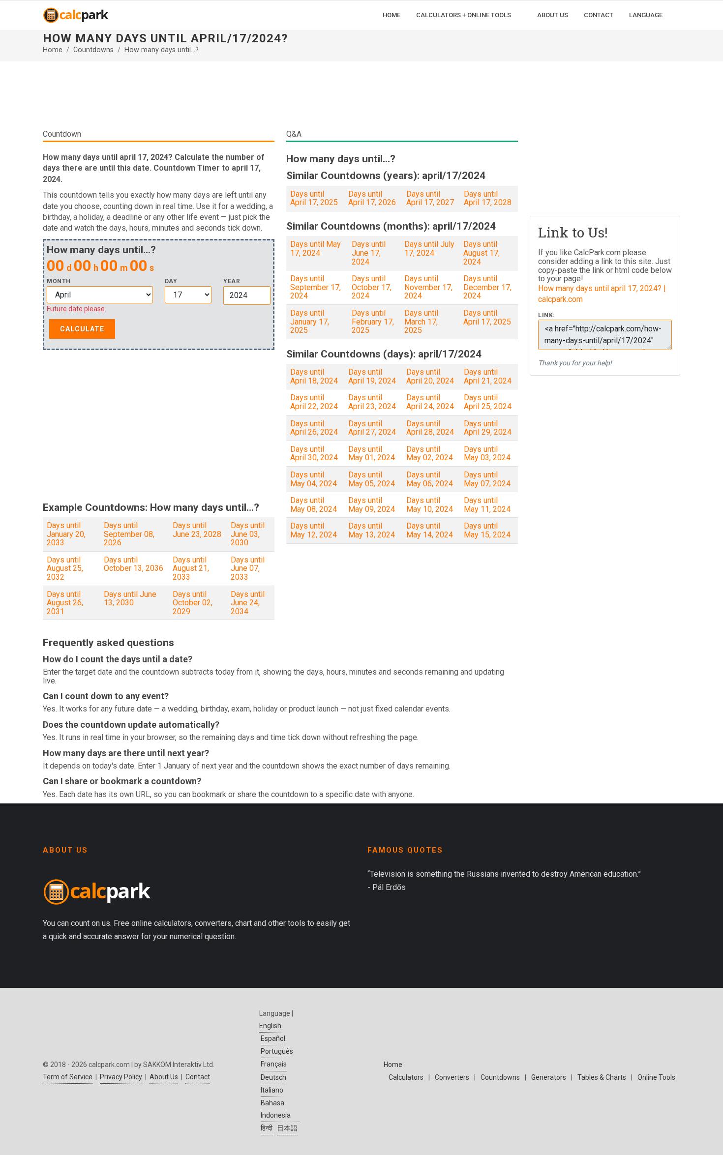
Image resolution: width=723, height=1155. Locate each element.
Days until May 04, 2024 (313, 479)
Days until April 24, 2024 (430, 402)
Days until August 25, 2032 (65, 568)
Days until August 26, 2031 (65, 603)
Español (273, 1038)
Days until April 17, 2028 (488, 198)
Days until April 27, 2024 (372, 428)
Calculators (406, 1077)
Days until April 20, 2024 (430, 376)
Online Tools (656, 1077)
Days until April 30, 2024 (314, 453)
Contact (197, 1077)
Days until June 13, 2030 (130, 599)
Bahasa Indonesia (276, 1109)
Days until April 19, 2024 (372, 376)
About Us (164, 1077)
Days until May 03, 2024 (487, 453)
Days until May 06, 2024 (429, 479)
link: (546, 315)
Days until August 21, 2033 (191, 568)
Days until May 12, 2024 (313, 530)
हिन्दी (266, 1128)
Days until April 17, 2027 (430, 198)
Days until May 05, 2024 (371, 479)
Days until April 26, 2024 (314, 428)
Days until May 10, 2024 (429, 505)
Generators (548, 1077)
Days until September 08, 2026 (129, 534)
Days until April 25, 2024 (488, 402)
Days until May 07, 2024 (487, 479)
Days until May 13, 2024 (371, 530)
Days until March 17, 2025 (421, 321)
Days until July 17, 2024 (429, 248)
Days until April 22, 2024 (314, 402)
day (171, 281)
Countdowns (93, 50)
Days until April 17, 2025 (314, 198)
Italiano (272, 1090)
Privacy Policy (121, 1077)
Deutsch (273, 1077)
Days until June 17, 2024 (369, 252)
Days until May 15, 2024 (487, 530)
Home (52, 50)
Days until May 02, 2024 (429, 453)
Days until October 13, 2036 (133, 564)
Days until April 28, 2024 (430, 428)
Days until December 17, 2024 (487, 287)
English (270, 1026)
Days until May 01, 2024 (371, 453)
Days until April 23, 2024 (372, 402)
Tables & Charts (601, 1077)
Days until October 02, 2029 (192, 603)
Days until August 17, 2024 (481, 252)
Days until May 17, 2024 (315, 248)
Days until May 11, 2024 (487, 505)
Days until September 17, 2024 (315, 287)
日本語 (287, 1128)
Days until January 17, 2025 (309, 321)
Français (274, 1064)
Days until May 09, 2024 (371, 505)
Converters (452, 1077)
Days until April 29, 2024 (488, 428)
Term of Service (67, 1077)
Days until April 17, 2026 (372, 198)
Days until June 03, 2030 (248, 534)
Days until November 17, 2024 (428, 287)
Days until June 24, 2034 (248, 603)
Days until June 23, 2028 (197, 530)
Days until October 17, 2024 (372, 287)
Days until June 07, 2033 (248, 568)
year (231, 281)
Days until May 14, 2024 (429, 530)
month (59, 281)
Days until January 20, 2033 (66, 534)
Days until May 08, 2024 (313, 505)
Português (277, 1051)
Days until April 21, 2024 (488, 376)
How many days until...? (161, 50)
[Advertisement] (280, 98)
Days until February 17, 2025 (373, 321)
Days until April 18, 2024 (314, 376)
